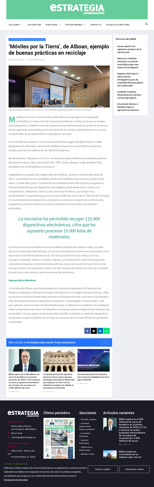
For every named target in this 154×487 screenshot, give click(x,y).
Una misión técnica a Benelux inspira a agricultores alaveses (128, 107)
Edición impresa (74, 24)
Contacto (95, 24)
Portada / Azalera (88, 419)
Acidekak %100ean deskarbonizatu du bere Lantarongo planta (129, 94)
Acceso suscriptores (118, 24)
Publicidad (52, 24)
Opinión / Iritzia (87, 454)
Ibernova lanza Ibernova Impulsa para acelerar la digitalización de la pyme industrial (93, 377)
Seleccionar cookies (134, 469)
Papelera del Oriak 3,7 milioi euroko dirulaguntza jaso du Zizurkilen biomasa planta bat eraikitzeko (130, 79)
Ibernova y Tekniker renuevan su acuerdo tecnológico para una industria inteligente (128, 63)
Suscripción (34, 24)
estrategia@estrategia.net (23, 437)
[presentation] (102, 342)
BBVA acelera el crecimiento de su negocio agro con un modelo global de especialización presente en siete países (132, 458)
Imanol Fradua (16, 59)
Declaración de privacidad (16, 479)
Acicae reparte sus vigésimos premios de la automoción (129, 49)
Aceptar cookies (102, 469)
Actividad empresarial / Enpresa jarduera (27, 39)
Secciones (14, 24)
